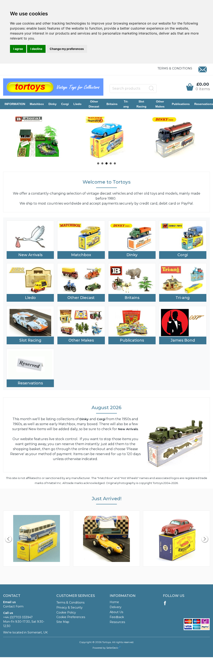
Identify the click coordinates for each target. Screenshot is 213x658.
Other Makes (160, 104)
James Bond (183, 340)
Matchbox (37, 104)
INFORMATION (15, 104)
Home (114, 602)
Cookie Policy (66, 612)
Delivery (115, 607)
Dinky (52, 104)
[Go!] (151, 88)
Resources (117, 622)
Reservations (203, 104)
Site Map (62, 622)
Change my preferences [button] (67, 49)
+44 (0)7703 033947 (18, 617)
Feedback (117, 617)
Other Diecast (94, 104)
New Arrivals (30, 255)
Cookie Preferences (70, 617)
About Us (116, 612)
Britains (112, 104)
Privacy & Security (69, 607)
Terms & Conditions (174, 68)
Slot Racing (141, 104)
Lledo (77, 104)
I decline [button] (36, 49)
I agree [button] (18, 49)
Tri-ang (126, 104)
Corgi (65, 104)
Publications (181, 104)
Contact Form (13, 606)
